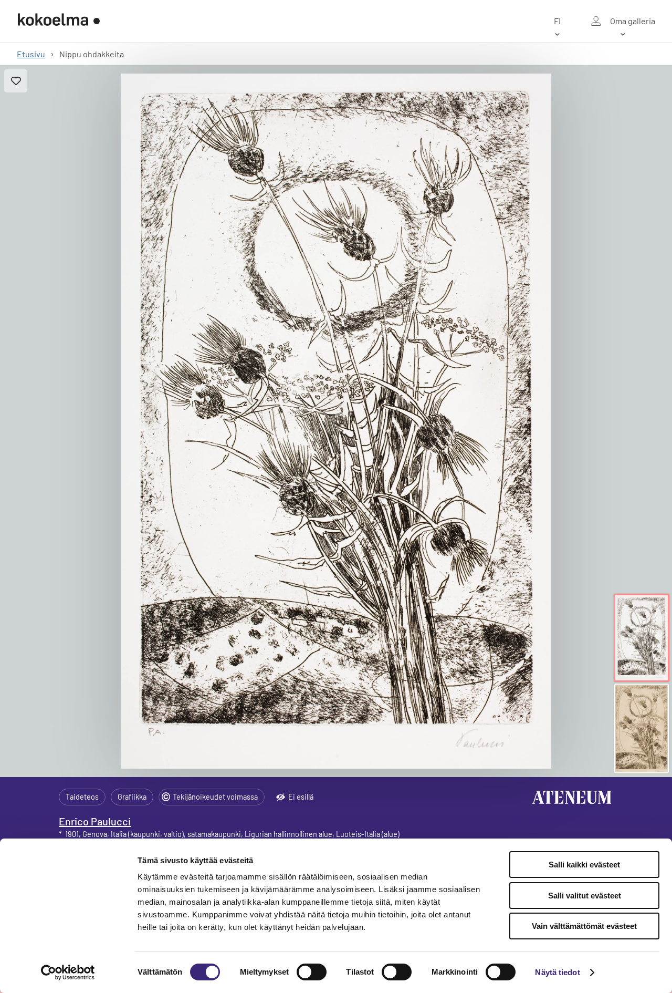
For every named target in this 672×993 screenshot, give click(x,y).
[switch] (312, 972)
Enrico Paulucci (95, 821)
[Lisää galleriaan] (15, 80)
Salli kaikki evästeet (584, 864)
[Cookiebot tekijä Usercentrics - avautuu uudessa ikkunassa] (68, 972)
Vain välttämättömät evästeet (584, 926)
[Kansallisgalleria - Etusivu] (58, 21)
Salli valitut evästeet (584, 895)
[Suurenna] (336, 421)
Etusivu (31, 54)
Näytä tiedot (557, 972)
